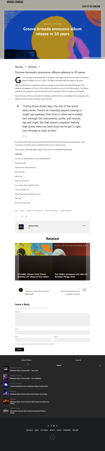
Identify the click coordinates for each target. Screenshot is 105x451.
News (18, 408)
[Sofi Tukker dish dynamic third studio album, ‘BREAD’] (77, 261)
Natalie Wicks (48, 24)
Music (59, 24)
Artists (55, 24)
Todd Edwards (66, 210)
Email (16, 336)
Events (59, 430)
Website (56, 336)
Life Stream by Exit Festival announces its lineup (70, 291)
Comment (18, 311)
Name (17, 329)
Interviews (67, 430)
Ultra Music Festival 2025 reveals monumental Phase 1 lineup (28, 412)
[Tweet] (26, 216)
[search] (100, 365)
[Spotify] (54, 425)
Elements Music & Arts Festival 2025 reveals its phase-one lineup (29, 402)
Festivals (18, 368)
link (77, 88)
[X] (48, 425)
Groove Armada (52, 210)
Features (12, 368)
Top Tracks (44, 430)
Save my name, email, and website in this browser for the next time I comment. (35, 344)
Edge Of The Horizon (35, 210)
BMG (23, 210)
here (70, 149)
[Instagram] (51, 425)
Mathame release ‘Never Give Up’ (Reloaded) (37, 291)
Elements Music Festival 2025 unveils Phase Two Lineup (28, 394)
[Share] (22, 216)
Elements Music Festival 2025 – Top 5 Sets (24, 370)
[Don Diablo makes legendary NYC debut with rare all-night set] (39, 261)
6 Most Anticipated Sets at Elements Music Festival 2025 (29, 386)
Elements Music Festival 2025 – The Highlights (25, 378)
